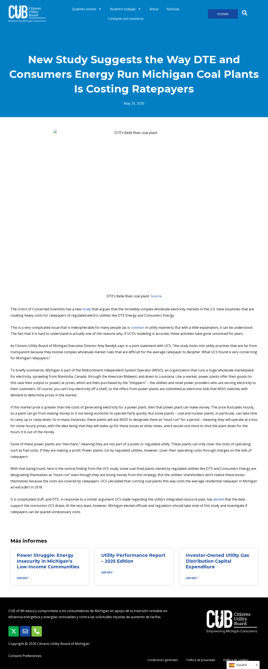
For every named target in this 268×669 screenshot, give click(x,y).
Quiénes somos (84, 9)
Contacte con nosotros (126, 18)
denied (218, 499)
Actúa (153, 9)
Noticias (173, 9)
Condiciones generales (162, 660)
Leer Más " (23, 578)
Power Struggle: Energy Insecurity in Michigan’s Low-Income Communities (48, 561)
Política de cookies (236, 660)
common (137, 327)
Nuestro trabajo (123, 9)
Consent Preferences (24, 656)
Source (156, 296)
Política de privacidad (200, 660)
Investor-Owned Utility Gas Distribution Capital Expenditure (217, 561)
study (86, 309)
